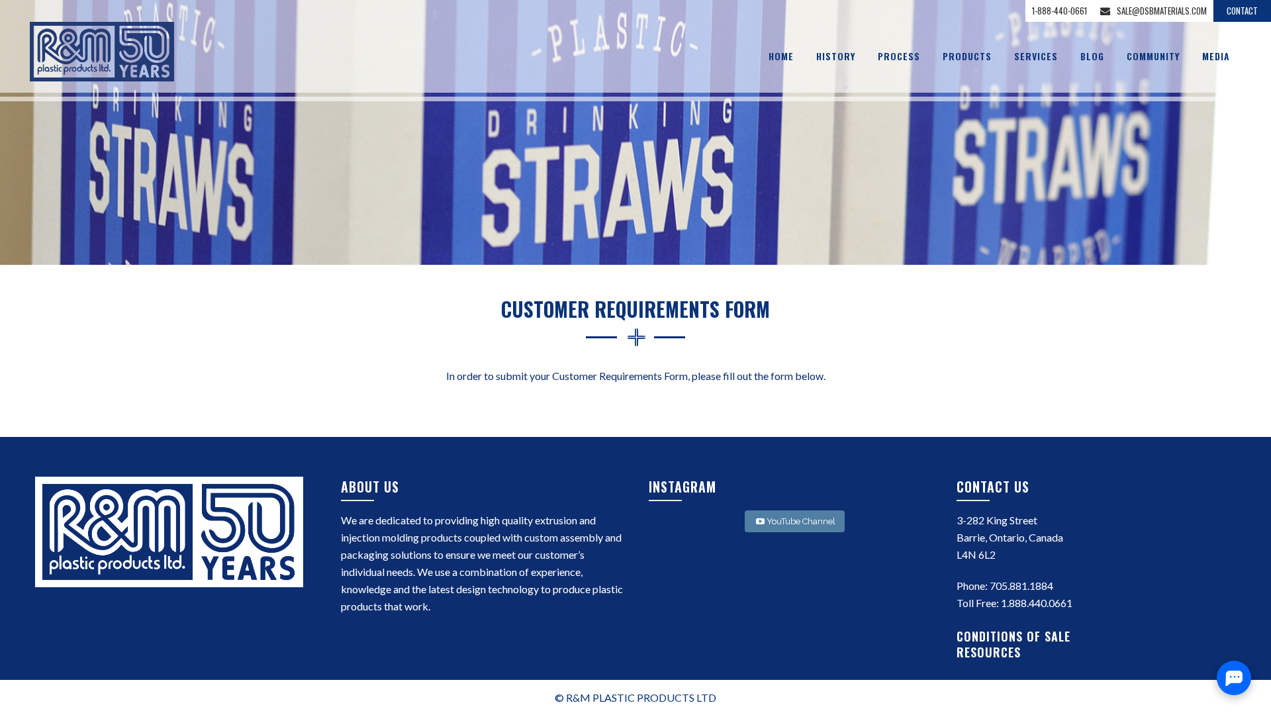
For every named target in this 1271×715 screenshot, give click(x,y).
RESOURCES (991, 652)
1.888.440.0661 (1036, 602)
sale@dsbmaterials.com (1162, 10)
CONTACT (1242, 10)
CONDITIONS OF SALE (1015, 636)
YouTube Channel (801, 521)
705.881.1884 (1021, 585)
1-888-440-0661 (1059, 10)
